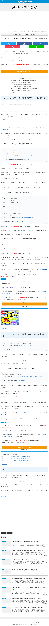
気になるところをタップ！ (23, 78)
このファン (4, 533)
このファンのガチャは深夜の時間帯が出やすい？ (22, 82)
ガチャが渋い (32, 127)
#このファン (18, 217)
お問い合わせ (36, 622)
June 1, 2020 (19, 221)
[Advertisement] (24, 20)
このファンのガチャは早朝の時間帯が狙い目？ (22, 84)
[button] (45, 341)
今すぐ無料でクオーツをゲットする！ (24, 71)
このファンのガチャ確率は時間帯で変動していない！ (23, 90)
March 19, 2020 (21, 380)
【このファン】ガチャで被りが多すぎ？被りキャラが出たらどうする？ (17, 460)
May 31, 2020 (26, 159)
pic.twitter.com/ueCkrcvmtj (24, 345)
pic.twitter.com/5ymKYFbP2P (28, 217)
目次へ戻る (4, 328)
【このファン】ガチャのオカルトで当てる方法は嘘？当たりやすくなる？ (17, 458)
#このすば (25, 376)
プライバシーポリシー (13, 622)
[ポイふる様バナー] (10, 325)
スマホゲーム (10, 533)
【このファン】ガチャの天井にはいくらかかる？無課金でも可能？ (16, 456)
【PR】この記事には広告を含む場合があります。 (25, 34)
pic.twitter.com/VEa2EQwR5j (35, 376)
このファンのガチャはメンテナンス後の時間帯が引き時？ (24, 86)
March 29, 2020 (17, 349)
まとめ (13, 92)
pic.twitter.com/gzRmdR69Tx (25, 155)
